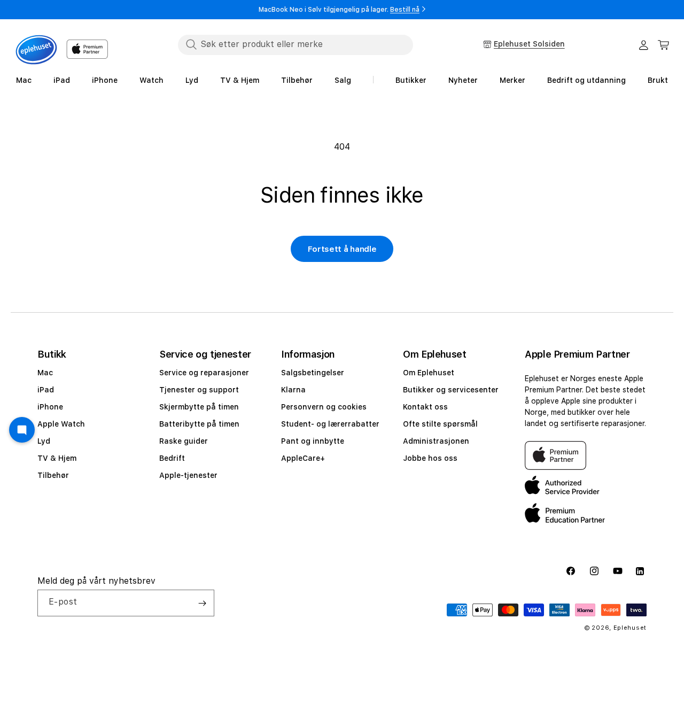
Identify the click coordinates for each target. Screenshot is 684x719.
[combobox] (295, 44)
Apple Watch (61, 424)
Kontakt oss (425, 407)
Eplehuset (630, 627)
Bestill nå (404, 9)
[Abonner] (202, 603)
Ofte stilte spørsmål (440, 424)
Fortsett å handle (342, 249)
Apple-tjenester (188, 475)
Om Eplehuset (428, 372)
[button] (664, 45)
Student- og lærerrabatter (330, 424)
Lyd (43, 441)
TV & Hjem (56, 458)
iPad (45, 389)
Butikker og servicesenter (451, 389)
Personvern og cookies (324, 407)
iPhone (50, 407)
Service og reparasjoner (204, 372)
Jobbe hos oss (430, 458)
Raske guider (183, 441)
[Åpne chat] (22, 430)
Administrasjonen (436, 441)
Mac (45, 372)
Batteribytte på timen (199, 424)
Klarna (293, 389)
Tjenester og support (199, 389)
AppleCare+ (303, 458)
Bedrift (172, 458)
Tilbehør (53, 475)
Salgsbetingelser (312, 372)
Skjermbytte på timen (199, 407)
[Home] (36, 49)
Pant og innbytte (312, 441)
